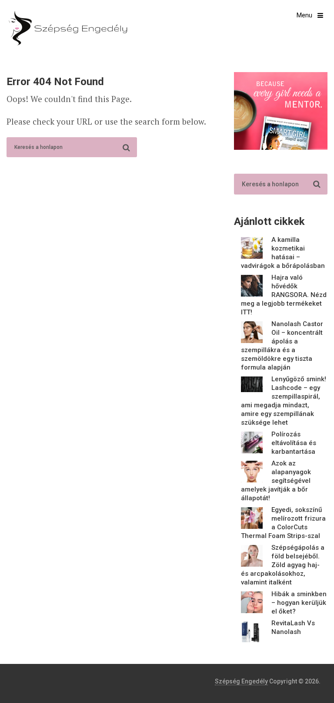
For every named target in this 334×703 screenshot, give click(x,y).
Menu (304, 15)
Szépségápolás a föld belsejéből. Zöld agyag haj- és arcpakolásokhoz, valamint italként (282, 565)
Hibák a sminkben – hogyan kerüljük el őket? (299, 602)
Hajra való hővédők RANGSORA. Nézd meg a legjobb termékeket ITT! (284, 295)
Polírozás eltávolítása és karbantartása (293, 442)
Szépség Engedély (241, 681)
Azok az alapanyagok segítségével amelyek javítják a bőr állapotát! (276, 480)
